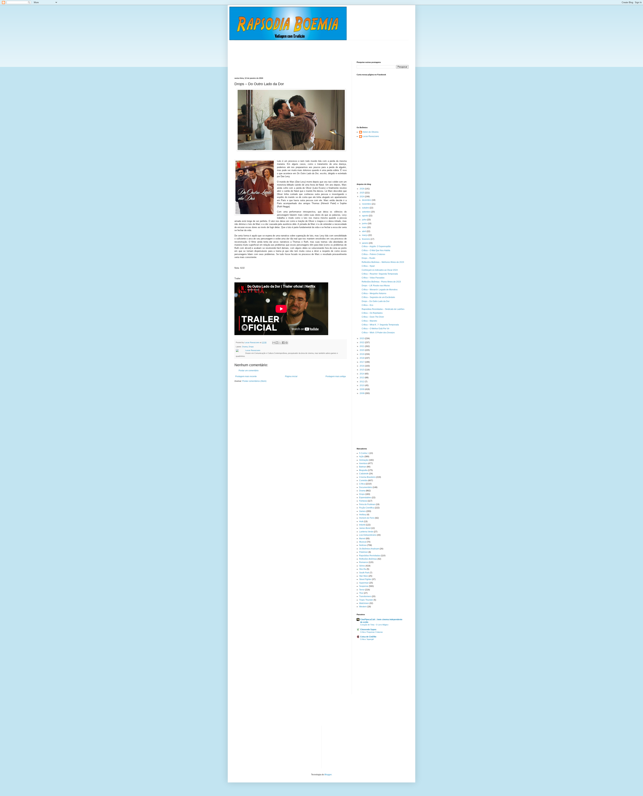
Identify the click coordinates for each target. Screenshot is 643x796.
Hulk (361, 521)
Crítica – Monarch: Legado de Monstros (380, 289)
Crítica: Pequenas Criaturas (371, 632)
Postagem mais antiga (336, 376)
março (365, 235)
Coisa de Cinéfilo (368, 637)
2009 (362, 389)
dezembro (367, 200)
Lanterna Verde (366, 531)
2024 (362, 196)
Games (362, 511)
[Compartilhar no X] (280, 342)
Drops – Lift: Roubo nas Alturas (376, 285)
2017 (362, 362)
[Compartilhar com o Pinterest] (286, 342)
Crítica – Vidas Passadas (373, 278)
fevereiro (366, 239)
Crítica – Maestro (369, 321)
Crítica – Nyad (368, 266)
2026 (362, 189)
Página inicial (291, 376)
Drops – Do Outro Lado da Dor (375, 301)
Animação (363, 460)
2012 (362, 381)
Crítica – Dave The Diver (373, 317)
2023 (362, 338)
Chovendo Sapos (368, 629)
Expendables (365, 497)
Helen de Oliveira (370, 132)
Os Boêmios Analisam (369, 549)
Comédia (363, 480)
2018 (362, 358)
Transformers (365, 596)
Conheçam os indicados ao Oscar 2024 (380, 270)
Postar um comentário (249, 370)
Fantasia (363, 501)
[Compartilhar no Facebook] (283, 342)
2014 (362, 374)
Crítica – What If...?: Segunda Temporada (380, 325)
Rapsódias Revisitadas (369, 555)
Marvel (362, 538)
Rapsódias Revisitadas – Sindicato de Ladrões (383, 309)
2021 (362, 346)
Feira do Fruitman (367, 504)
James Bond (365, 528)
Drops (251, 347)
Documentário (365, 487)
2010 (362, 385)
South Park (364, 572)
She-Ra (362, 569)
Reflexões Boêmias (368, 559)
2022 (362, 342)
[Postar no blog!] (277, 342)
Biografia (363, 470)
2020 (362, 350)
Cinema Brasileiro (367, 477)
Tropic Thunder (366, 600)
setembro (366, 212)
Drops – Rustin (368, 258)
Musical (362, 542)
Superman (364, 583)
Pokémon (363, 552)
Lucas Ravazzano (371, 136)
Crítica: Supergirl (367, 639)
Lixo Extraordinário (367, 535)
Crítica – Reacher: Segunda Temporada (380, 274)
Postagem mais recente (246, 376)
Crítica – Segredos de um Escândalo (378, 297)
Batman (362, 467)
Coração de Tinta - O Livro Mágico (374, 625)
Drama (245, 347)
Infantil (362, 525)
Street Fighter (365, 579)
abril (364, 231)
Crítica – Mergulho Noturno (374, 293)
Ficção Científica (366, 508)
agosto (365, 215)
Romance (363, 562)
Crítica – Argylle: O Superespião (376, 246)
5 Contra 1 (364, 453)
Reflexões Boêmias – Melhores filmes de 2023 (383, 262)
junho (365, 223)
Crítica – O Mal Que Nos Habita (376, 250)
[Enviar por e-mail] (273, 342)
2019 (362, 354)
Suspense (363, 586)
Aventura (363, 463)
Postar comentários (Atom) (254, 381)
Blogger (328, 774)
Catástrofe (364, 473)
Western (363, 606)
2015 (362, 370)
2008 (362, 393)
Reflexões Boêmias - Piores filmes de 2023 (381, 282)
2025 (362, 193)
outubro (366, 208)
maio (364, 227)
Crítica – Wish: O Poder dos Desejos (378, 332)
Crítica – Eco (367, 305)
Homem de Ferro (367, 518)
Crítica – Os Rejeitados (372, 313)
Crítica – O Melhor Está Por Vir (375, 328)
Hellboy (362, 514)
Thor (361, 593)
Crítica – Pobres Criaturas (373, 254)
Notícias (363, 545)
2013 (362, 377)
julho (364, 219)
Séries (362, 566)
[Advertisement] (295, 47)
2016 (362, 366)
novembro (367, 204)
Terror (362, 590)
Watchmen (364, 603)
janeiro (365, 243)
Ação (361, 456)
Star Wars (363, 576)
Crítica (362, 484)
